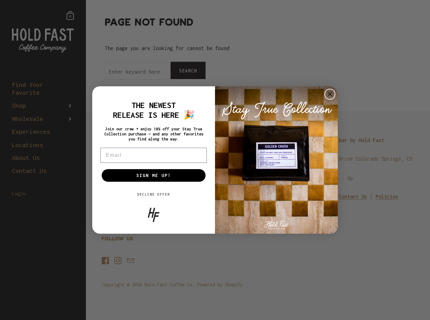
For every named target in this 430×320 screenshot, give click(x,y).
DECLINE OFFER (153, 194)
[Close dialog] (330, 94)
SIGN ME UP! (153, 175)
